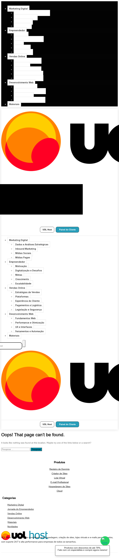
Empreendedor (17, 30)
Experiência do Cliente (27, 69)
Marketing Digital (18, 8)
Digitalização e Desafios (28, 39)
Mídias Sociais (23, 21)
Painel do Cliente (67, 230)
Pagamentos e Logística (28, 73)
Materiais (14, 104)
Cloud (59, 490)
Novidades (12, 526)
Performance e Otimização (29, 91)
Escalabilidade (23, 52)
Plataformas (22, 65)
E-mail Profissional (60, 482)
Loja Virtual (59, 477)
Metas (18, 43)
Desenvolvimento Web (21, 82)
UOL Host (47, 230)
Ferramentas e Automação (29, 100)
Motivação (21, 34)
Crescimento (22, 47)
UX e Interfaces (23, 95)
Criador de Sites (59, 473)
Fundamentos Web (25, 86)
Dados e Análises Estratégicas (31, 13)
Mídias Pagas (22, 26)
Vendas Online (17, 56)
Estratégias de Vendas (27, 60)
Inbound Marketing (25, 17)
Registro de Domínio (59, 469)
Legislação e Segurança (28, 78)
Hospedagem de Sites (59, 486)
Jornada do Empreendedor (20, 509)
